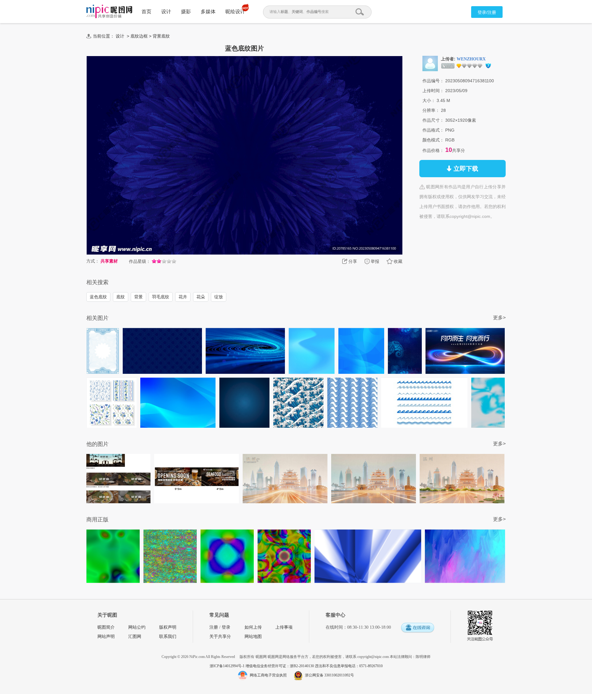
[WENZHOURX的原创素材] (430, 63)
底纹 (120, 296)
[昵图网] (109, 11)
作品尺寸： (433, 120)
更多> (499, 317)
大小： (428, 100)
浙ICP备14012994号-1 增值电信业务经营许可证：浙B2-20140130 (262, 666)
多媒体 (208, 11)
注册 (213, 627)
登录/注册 (487, 12)
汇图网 (134, 636)
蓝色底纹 (98, 296)
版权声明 (167, 627)
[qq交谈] (417, 628)
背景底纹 (161, 36)
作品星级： (139, 261)
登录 (226, 627)
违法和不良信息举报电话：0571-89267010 (349, 666)
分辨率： (431, 110)
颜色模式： (433, 139)
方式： (92, 261)
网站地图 (253, 636)
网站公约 (137, 627)
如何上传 (253, 627)
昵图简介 (106, 627)
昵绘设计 (235, 11)
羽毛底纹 (160, 296)
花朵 (200, 296)
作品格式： (433, 130)
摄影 (186, 11)
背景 (138, 296)
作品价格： (433, 150)
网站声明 (106, 636)
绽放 (218, 296)
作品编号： (433, 80)
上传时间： (433, 90)
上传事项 (284, 627)
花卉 (183, 296)
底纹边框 (139, 36)
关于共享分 (220, 636)
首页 (146, 11)
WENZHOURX (471, 59)
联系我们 (167, 636)
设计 (166, 11)
